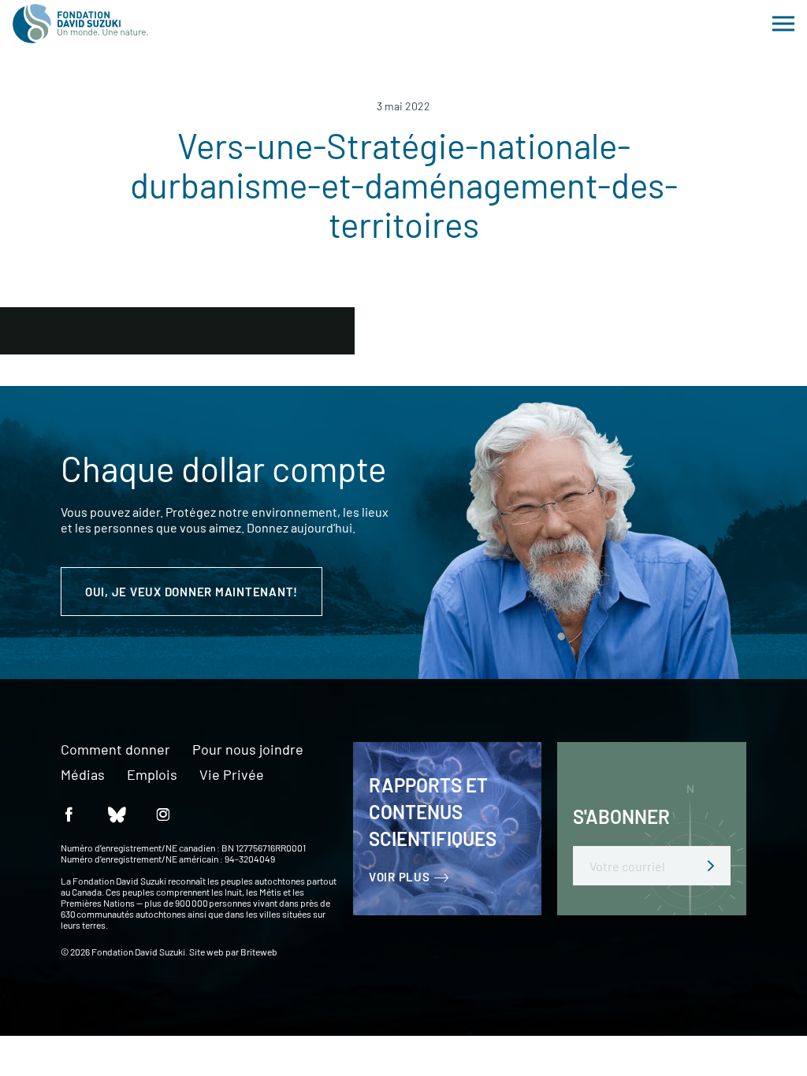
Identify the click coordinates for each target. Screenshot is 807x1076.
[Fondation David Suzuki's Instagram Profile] (163, 813)
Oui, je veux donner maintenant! (191, 591)
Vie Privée (231, 775)
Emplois (152, 775)
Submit (711, 865)
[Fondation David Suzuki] (80, 23)
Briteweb (258, 951)
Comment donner (115, 750)
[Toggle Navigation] (783, 23)
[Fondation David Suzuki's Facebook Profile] (68, 813)
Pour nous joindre (247, 750)
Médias (83, 775)
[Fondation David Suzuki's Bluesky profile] (116, 813)
